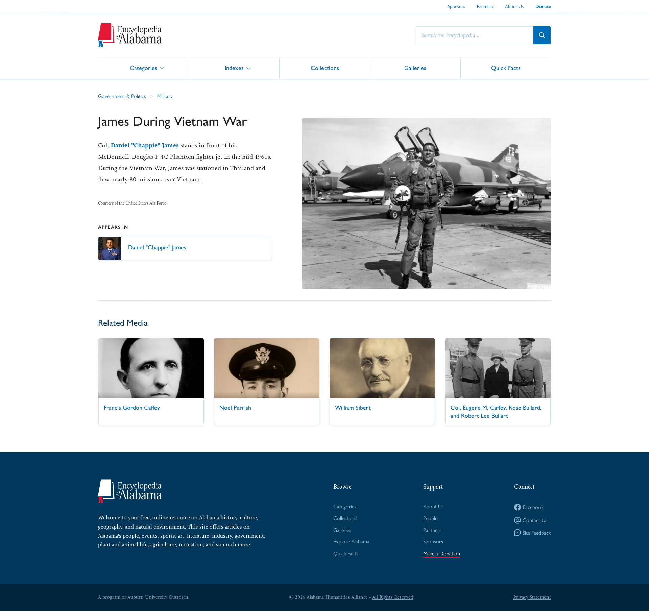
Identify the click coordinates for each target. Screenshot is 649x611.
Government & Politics (122, 96)
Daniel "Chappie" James (145, 145)
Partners (485, 6)
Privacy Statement (532, 597)
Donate (543, 6)
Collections (325, 67)
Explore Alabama (351, 541)
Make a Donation (441, 553)
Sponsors (456, 6)
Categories (143, 67)
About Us (514, 6)
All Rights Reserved (392, 597)
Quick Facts (506, 67)
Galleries (415, 67)
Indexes (234, 67)
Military (165, 96)
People (430, 518)
